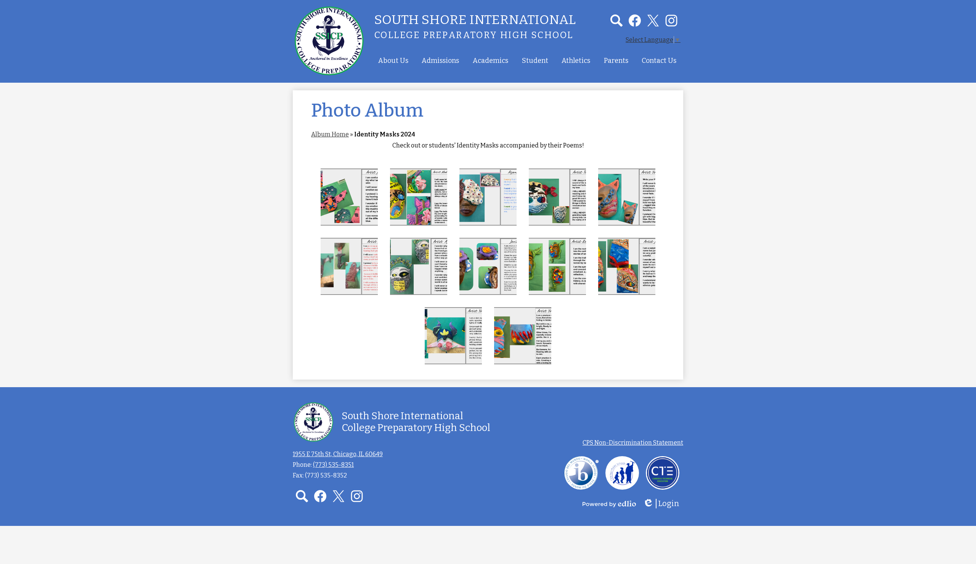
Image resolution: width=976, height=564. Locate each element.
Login (663, 503)
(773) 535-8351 (333, 464)
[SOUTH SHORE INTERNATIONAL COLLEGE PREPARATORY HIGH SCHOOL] (329, 40)
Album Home (330, 134)
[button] (393, 60)
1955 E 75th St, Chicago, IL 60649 (338, 454)
